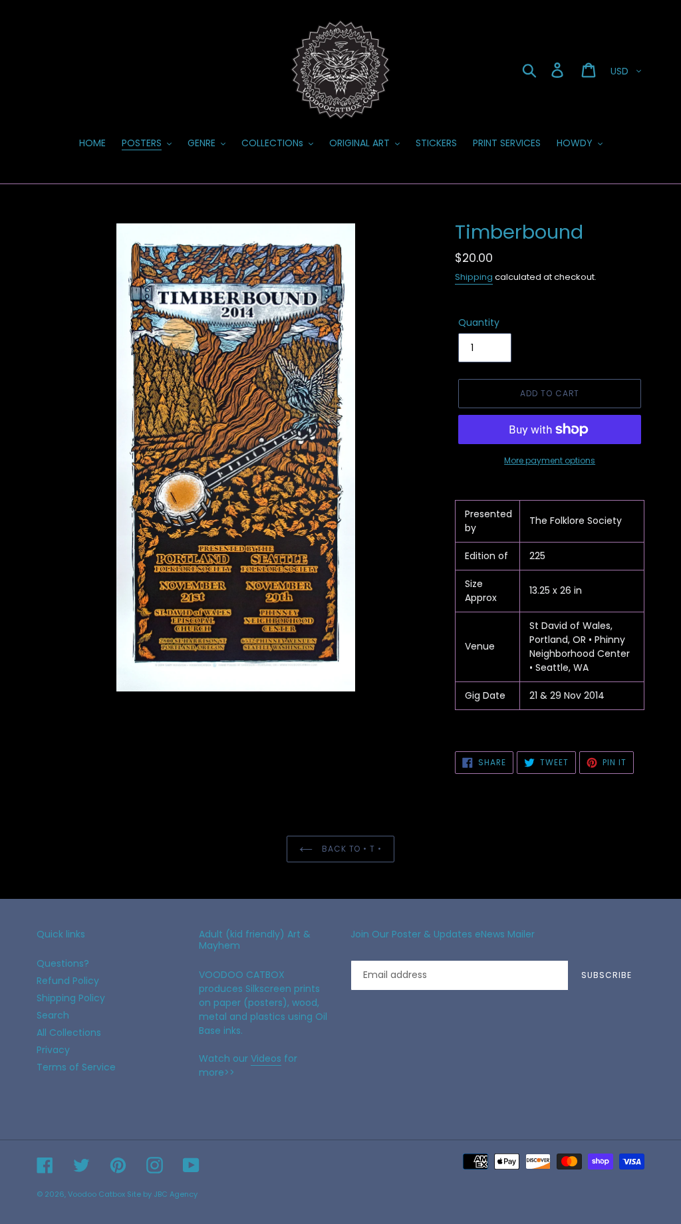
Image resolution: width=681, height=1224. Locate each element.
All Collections (69, 1032)
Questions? (63, 963)
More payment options (549, 460)
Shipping (474, 277)
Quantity (478, 322)
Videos (266, 1058)
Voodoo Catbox (96, 1194)
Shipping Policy (71, 998)
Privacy (53, 1049)
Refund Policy (68, 980)
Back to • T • (350, 848)
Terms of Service (76, 1067)
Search (53, 1015)
